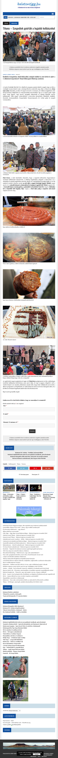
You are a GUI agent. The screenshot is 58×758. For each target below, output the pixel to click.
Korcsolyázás (33, 756)
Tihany (18, 464)
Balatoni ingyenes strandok (47, 753)
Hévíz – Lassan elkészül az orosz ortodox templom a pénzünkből (20, 576)
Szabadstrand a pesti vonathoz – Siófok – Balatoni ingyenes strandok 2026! (23, 539)
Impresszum (6, 720)
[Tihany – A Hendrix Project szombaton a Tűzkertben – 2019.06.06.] (22, 490)
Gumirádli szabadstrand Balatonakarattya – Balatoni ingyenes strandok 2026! (24, 543)
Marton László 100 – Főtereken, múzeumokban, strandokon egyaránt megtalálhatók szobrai (28, 570)
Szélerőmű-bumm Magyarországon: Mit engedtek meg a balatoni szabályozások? (25, 525)
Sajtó (12, 720)
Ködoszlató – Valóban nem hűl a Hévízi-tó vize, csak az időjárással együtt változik (25, 564)
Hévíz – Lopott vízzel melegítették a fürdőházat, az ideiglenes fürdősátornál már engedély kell (29, 574)
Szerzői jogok (6, 722)
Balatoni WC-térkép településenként (13, 608)
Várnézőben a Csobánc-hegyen (12, 634)
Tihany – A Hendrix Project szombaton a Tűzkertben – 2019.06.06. (21, 496)
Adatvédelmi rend (16, 722)
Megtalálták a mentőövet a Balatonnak (13, 578)
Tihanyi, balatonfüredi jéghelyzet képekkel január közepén (19, 558)
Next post (35, 474)
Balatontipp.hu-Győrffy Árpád (10, 753)
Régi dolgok (44, 756)
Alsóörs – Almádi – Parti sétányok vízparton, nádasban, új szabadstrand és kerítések (26, 568)
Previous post (24, 474)
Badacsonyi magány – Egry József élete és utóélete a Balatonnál (21, 626)
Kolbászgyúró (12, 464)
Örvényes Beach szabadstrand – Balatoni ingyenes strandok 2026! (21, 547)
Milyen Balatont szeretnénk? (11, 531)
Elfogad (36, 754)
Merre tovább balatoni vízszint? (11, 562)
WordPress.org (26, 722)
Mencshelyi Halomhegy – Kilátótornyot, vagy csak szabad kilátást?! (21, 553)
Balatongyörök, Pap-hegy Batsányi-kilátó (15, 628)
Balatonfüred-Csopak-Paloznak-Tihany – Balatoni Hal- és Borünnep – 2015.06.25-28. (49, 496)
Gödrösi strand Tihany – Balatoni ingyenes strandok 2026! (19, 535)
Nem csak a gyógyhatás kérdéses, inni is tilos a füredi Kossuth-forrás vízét (23, 555)
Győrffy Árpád (11, 74)
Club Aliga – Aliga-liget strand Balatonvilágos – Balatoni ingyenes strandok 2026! (25, 533)
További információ (27, 754)
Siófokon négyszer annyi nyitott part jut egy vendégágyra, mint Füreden (29, 69)
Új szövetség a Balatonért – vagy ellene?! (14, 529)
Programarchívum (21, 492)
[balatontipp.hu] (29, 5)
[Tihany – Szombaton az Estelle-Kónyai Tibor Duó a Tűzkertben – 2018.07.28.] (36, 490)
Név (5, 406)
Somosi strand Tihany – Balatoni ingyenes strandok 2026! (18, 537)
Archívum (5, 710)
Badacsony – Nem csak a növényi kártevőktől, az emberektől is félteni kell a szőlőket (26, 580)
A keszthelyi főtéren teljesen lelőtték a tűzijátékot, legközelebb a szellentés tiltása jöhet (27, 560)
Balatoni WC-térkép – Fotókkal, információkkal (29, 452)
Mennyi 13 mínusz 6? (10, 422)
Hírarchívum (6, 492)
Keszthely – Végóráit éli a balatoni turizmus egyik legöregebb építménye (22, 549)
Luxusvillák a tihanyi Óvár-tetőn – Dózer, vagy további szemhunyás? (21, 527)
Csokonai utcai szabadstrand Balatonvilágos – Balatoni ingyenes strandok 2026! (24, 541)
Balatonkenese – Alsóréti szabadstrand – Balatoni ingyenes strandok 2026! (23, 545)
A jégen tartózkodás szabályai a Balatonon (14, 556)
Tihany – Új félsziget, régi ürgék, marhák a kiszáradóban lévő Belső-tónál (22, 582)
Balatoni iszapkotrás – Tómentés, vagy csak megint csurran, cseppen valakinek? (24, 572)
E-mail (6, 414)
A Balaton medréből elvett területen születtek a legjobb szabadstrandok (29, 67)
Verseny (24, 464)
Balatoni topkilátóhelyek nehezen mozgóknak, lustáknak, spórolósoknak (29, 454)
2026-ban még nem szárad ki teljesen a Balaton (16, 551)
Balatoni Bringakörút (47, 755)
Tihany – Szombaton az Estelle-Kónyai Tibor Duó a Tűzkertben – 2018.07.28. (35, 496)
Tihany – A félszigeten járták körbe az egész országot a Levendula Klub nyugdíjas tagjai (9, 496)
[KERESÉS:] (46, 17)
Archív (45, 492)
